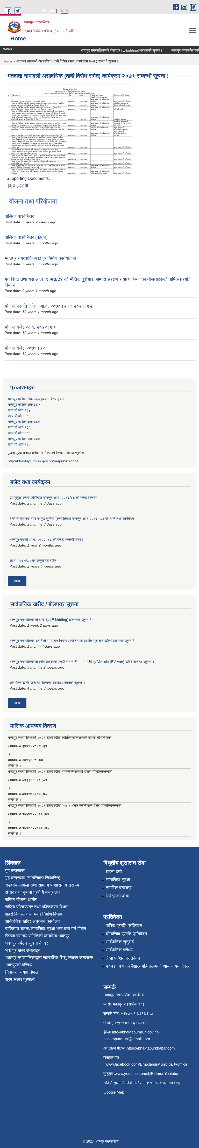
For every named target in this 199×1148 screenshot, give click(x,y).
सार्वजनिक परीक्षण (119, 949)
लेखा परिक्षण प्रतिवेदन (123, 958)
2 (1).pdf (20, 185)
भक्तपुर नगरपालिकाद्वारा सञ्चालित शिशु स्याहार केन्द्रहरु (49, 957)
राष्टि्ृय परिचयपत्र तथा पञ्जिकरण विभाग (36, 906)
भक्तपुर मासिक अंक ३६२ (24, 404)
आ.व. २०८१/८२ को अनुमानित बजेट (33, 560)
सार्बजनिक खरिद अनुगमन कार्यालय (32, 921)
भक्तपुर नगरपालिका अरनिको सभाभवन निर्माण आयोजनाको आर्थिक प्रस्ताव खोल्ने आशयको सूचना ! (72, 641)
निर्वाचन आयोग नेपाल (21, 972)
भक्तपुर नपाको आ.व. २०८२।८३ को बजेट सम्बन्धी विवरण (46, 539)
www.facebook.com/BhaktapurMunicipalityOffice (146, 1064)
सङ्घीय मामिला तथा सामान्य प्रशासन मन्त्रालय (42, 885)
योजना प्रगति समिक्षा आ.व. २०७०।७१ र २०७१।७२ (48, 306)
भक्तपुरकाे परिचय (18, 964)
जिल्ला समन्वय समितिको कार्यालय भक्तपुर (37, 935)
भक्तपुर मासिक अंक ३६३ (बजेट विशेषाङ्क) (36, 399)
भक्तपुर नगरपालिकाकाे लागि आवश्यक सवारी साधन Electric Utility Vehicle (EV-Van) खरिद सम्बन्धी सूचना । (82, 662)
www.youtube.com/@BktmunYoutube (146, 1073)
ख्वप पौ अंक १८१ (19, 433)
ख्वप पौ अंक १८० (19, 444)
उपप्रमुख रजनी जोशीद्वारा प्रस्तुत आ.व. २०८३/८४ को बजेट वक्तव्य (53, 497)
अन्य (17, 581)
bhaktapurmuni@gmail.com (126, 1039)
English (49, 11)
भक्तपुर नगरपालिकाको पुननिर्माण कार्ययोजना (40, 258)
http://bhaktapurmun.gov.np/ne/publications (43, 461)
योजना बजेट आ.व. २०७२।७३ (30, 327)
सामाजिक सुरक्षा (118, 879)
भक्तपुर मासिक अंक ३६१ (24, 422)
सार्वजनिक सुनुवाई (120, 941)
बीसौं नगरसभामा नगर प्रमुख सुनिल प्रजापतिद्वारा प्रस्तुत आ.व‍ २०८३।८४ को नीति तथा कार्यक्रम (72, 518)
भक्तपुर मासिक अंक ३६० (24, 439)
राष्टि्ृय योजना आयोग (21, 899)
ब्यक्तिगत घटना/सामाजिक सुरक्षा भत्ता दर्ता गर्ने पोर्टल (45, 928)
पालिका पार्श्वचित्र (19, 216)
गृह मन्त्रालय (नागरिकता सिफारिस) (32, 877)
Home (7, 61)
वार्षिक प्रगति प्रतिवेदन (124, 925)
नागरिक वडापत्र (118, 887)
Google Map (113, 1092)
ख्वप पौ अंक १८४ (19, 410)
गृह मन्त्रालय (15, 870)
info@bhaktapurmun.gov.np (135, 1032)
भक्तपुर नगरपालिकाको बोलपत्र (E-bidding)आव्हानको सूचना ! (115, 50)
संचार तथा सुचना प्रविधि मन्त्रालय (32, 892)
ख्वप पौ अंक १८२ (19, 427)
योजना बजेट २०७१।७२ (25, 348)
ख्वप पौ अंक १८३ (19, 416)
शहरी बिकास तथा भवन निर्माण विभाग (33, 914)
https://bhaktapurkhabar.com (151, 1048)
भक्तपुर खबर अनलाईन (22, 950)
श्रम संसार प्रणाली (20, 979)
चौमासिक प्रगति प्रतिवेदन (126, 933)
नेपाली (64, 11)
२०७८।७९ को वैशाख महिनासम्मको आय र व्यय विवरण (148, 966)
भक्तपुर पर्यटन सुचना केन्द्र (26, 943)
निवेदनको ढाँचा (117, 896)
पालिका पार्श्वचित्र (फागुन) (26, 237)
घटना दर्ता (114, 871)
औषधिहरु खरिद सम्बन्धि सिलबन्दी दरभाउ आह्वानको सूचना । (47, 683)
